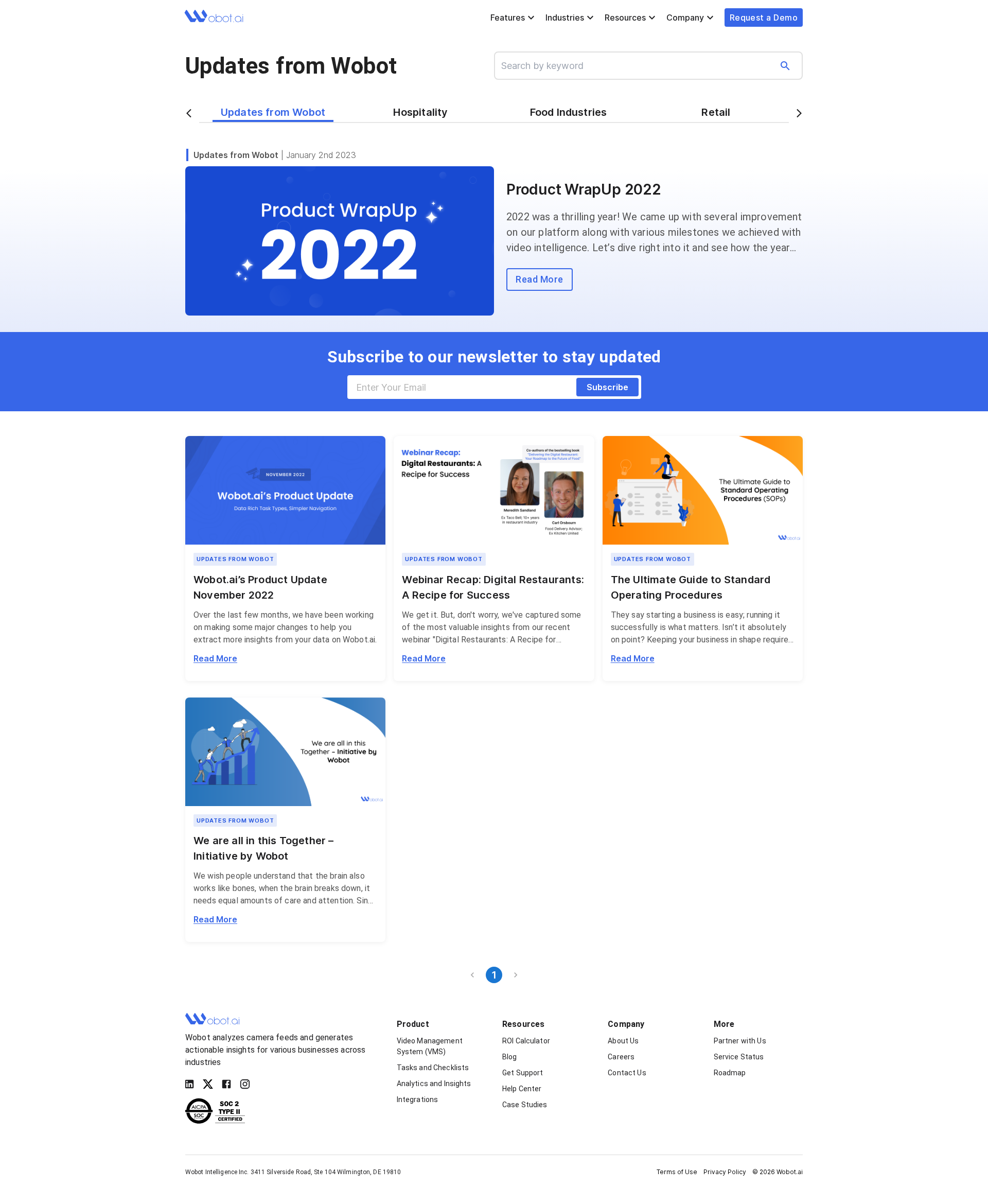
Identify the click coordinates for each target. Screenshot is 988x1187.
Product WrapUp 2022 (583, 189)
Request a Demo (764, 17)
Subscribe (607, 387)
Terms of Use (677, 1172)
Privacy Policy (724, 1172)
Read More (215, 658)
